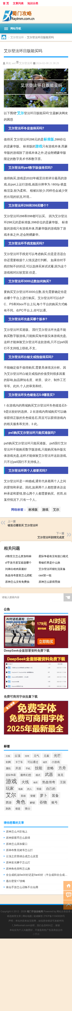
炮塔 (35, 782)
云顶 (17, 755)
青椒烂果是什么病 (49, 562)
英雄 (23, 796)
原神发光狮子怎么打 (18, 862)
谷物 (43, 801)
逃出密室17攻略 (15, 881)
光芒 (57, 755)
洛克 (60, 775)
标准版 (49, 139)
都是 (17, 808)
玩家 (10, 788)
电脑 (20, 788)
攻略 (50, 767)
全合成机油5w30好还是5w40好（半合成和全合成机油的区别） (37, 875)
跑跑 (8, 808)
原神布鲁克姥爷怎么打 (19, 850)
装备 (55, 795)
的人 (29, 789)
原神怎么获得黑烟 (49, 581)
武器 (49, 774)
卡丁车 (19, 762)
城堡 (45, 762)
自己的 (50, 788)
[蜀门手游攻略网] (36, 15)
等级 (38, 789)
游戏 (38, 146)
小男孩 (36, 933)
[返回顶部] (67, 904)
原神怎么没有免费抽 (17, 581)
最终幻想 (25, 775)
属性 (8, 768)
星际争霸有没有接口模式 (53, 556)
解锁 (32, 802)
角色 (20, 801)
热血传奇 (48, 781)
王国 (63, 782)
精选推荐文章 (14, 915)
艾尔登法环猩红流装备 (52, 569)
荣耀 (32, 796)
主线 (8, 755)
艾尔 (20, 112)
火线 (25, 781)
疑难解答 (38, 915)
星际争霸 (11, 775)
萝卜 (43, 795)
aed (14, 63)
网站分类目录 (63, 911)
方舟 (62, 767)
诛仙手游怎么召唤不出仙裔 (22, 887)
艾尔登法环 (17, 37)
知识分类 (32, 3)
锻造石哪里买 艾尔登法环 (23, 525)
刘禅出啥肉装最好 (16, 569)
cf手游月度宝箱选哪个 (18, 562)
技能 (38, 767)
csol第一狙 (45, 575)
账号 (54, 802)
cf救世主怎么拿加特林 (18, 556)
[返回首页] (67, 885)
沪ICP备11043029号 (54, 915)
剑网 (8, 762)
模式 (38, 775)
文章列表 (18, 3)
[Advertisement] (36, 975)
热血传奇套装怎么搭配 (18, 575)
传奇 (27, 755)
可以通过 (32, 762)
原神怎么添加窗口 (16, 844)
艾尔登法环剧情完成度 (50, 537)
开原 (18, 768)
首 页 (6, 3)
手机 (28, 768)
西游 (9, 802)
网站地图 (27, 915)
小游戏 (56, 762)
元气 (36, 756)
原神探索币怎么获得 (18, 837)
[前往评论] (67, 895)
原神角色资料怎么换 (18, 868)
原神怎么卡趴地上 (16, 831)
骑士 (27, 808)
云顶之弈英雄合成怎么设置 (22, 856)
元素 (46, 756)
